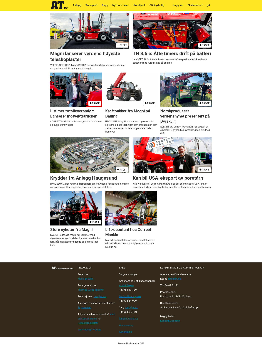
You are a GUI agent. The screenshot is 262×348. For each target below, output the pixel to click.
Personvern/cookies (89, 329)
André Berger (126, 285)
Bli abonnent (195, 5)
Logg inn (178, 5)
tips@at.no (100, 296)
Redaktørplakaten (88, 322)
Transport (91, 5)
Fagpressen (84, 307)
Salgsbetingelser (128, 318)
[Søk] (208, 5)
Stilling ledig (156, 5)
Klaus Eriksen (85, 278)
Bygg (105, 5)
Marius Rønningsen (130, 296)
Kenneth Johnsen (170, 320)
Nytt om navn (120, 5)
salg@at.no (131, 307)
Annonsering (126, 325)
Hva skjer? (139, 5)
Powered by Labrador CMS (131, 343)
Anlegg (77, 5)
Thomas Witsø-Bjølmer (91, 289)
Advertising (125, 331)
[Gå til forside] (59, 5)
